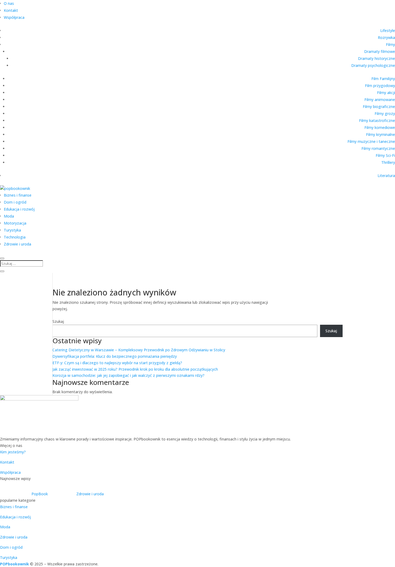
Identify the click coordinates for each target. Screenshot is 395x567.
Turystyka (12, 230)
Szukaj (58, 321)
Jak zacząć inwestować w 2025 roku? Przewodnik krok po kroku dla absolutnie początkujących (135, 369)
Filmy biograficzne (379, 106)
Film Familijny (383, 78)
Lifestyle (387, 30)
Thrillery (388, 162)
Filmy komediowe (379, 127)
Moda (9, 216)
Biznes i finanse (17, 195)
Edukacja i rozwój (19, 209)
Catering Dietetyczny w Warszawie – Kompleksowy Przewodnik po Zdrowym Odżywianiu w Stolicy (138, 349)
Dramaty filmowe (379, 51)
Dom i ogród (15, 202)
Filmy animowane (379, 99)
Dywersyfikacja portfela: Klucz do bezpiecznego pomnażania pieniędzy (114, 356)
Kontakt (11, 10)
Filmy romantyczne (378, 148)
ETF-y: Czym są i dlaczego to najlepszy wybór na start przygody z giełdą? (117, 362)
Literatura (386, 175)
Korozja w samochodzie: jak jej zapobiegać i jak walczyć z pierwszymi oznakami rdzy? (128, 375)
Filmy (390, 44)
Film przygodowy (380, 85)
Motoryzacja (15, 223)
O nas (9, 3)
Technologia (15, 237)
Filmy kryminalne (380, 134)
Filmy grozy (385, 113)
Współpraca (14, 17)
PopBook (39, 493)
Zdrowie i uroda (17, 244)
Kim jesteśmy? (13, 451)
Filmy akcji (386, 92)
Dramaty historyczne (376, 58)
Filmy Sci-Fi (385, 155)
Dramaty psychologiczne (373, 65)
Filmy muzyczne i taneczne (371, 141)
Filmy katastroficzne (377, 120)
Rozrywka (386, 37)
